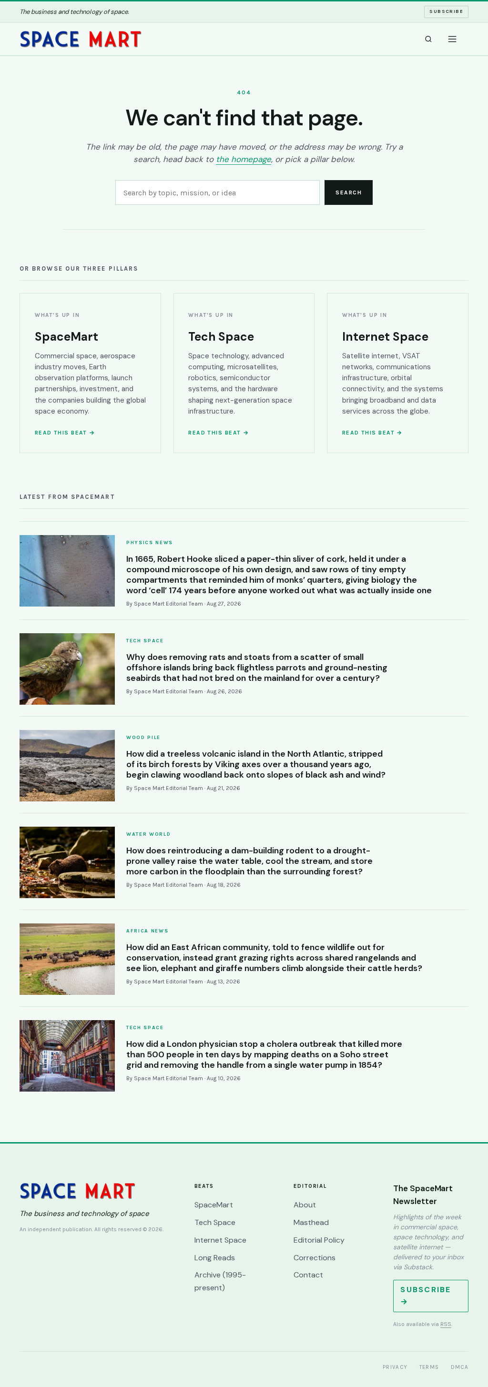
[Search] (428, 39)
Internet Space (220, 1240)
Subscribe (446, 11)
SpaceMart (213, 1205)
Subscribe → (425, 1295)
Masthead (311, 1222)
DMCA (460, 1367)
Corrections (315, 1258)
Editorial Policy (319, 1240)
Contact (308, 1275)
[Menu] (452, 39)
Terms (429, 1367)
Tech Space (214, 1222)
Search (349, 192)
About (305, 1205)
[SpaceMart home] (81, 39)
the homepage (243, 159)
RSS (445, 1324)
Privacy (395, 1367)
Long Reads (214, 1258)
